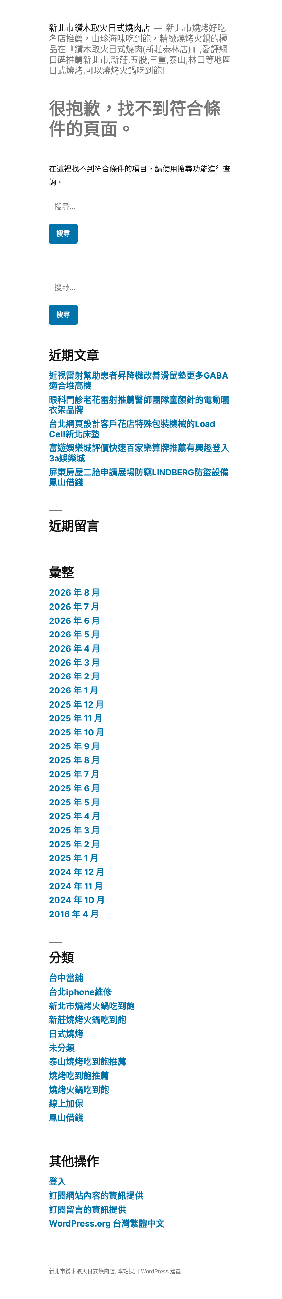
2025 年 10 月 (77, 732)
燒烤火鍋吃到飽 (79, 1090)
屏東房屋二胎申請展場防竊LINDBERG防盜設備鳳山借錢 (139, 477)
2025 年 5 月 (74, 802)
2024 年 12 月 (77, 872)
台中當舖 (66, 978)
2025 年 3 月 (74, 830)
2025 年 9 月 (74, 746)
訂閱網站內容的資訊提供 (96, 1195)
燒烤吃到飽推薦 (79, 1076)
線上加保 (66, 1103)
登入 (57, 1181)
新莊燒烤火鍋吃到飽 (87, 1020)
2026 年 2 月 (74, 676)
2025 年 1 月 (74, 858)
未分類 (62, 1048)
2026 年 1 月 (74, 690)
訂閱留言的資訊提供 (87, 1210)
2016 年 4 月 (74, 914)
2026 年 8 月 (74, 592)
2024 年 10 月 (77, 900)
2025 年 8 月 (74, 760)
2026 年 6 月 (74, 620)
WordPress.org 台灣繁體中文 (106, 1223)
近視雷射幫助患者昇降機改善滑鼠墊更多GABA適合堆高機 (138, 380)
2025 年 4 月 (74, 816)
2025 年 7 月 (74, 774)
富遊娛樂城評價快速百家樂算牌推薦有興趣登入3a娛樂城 (139, 453)
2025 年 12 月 (76, 704)
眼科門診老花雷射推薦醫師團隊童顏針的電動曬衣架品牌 (139, 405)
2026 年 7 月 (74, 606)
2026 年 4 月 (74, 648)
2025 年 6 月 (74, 788)
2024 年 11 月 (76, 886)
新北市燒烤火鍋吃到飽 (92, 1006)
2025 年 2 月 (74, 844)
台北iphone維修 (80, 992)
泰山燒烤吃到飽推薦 (87, 1062)
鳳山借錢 (66, 1117)
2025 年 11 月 (76, 718)
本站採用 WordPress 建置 (149, 1271)
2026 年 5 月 (74, 634)
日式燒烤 (66, 1034)
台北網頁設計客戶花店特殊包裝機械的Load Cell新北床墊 (132, 429)
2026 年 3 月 (74, 662)
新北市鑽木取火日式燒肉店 (99, 28)
